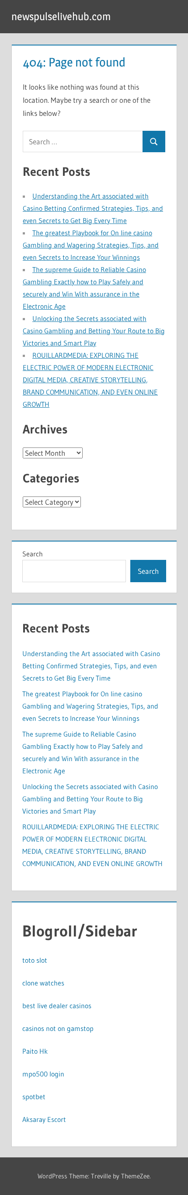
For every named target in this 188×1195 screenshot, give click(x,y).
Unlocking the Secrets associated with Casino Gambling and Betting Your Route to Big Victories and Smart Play (94, 330)
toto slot (34, 960)
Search (32, 553)
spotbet (33, 1096)
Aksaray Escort (44, 1119)
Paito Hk (35, 1051)
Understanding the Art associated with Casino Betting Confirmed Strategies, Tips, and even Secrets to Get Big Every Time (93, 208)
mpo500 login (43, 1073)
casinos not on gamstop (58, 1028)
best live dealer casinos (56, 1005)
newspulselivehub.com (61, 16)
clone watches (43, 982)
